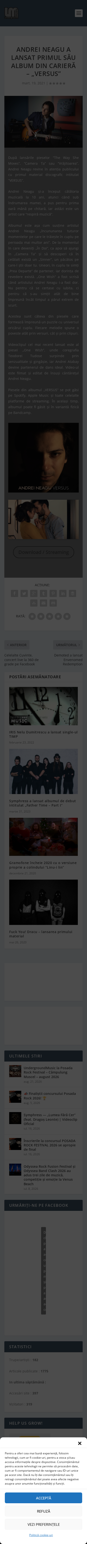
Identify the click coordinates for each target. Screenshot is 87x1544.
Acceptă (43, 1498)
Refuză (43, 1511)
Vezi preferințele (44, 1524)
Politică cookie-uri (41, 1535)
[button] (79, 1443)
